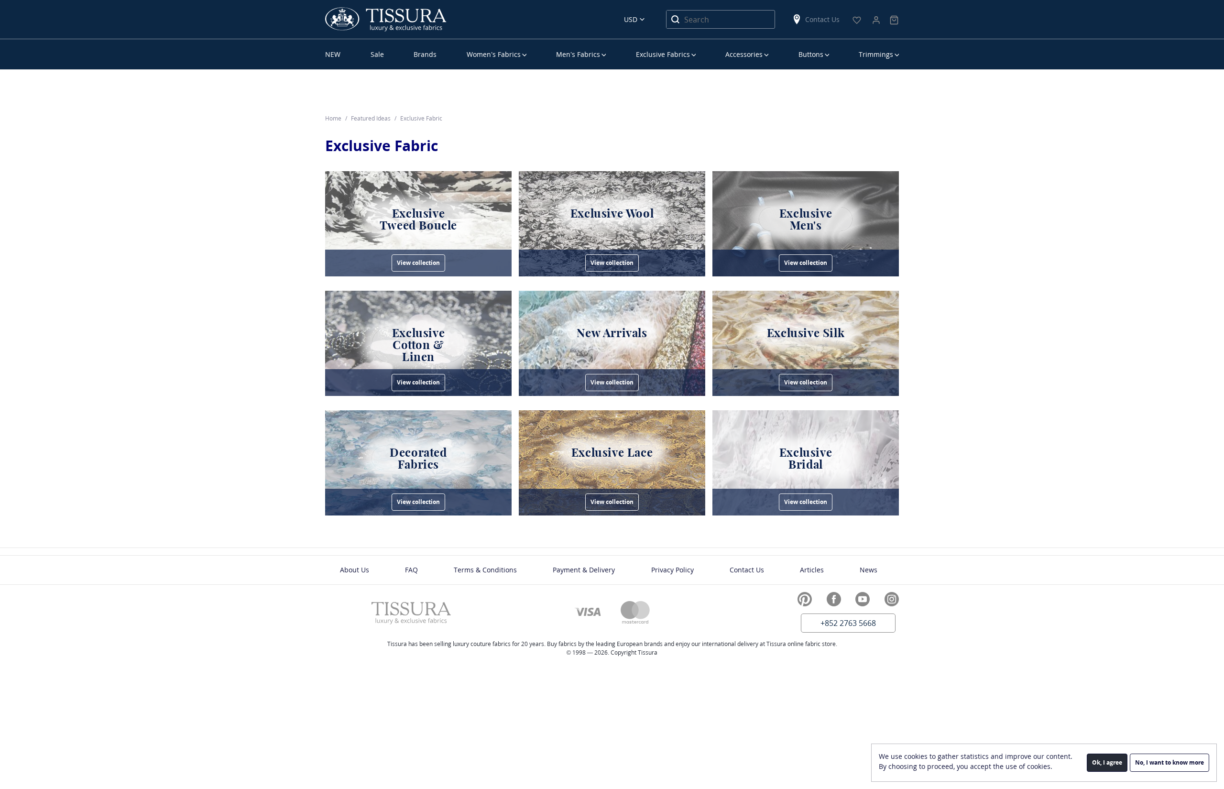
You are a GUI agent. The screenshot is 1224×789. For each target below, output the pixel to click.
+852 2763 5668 (848, 623)
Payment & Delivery (584, 569)
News (868, 569)
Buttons (810, 54)
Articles (812, 569)
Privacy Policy (672, 569)
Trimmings (876, 54)
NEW (332, 54)
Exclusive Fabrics (663, 54)
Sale (377, 54)
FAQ (411, 569)
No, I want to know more (1169, 762)
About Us (354, 569)
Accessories (744, 54)
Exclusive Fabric (381, 145)
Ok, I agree (1107, 762)
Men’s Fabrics (578, 54)
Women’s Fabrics (494, 54)
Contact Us (822, 19)
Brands (425, 54)
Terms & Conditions (485, 569)
